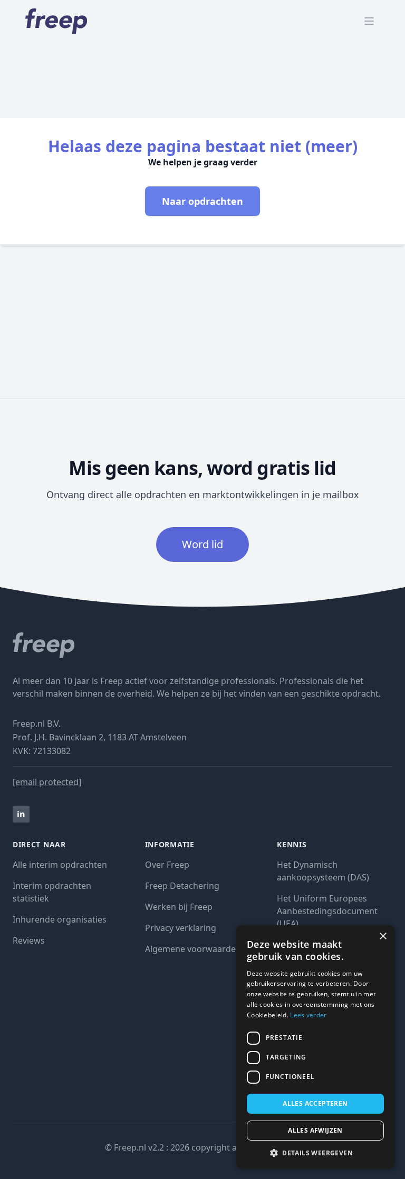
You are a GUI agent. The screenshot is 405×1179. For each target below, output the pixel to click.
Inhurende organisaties (60, 919)
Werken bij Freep (179, 907)
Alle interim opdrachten (60, 864)
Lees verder (308, 1014)
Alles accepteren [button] (315, 1103)
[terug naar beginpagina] (202, 645)
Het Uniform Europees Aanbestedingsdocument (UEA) (327, 911)
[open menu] (369, 21)
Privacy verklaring (180, 928)
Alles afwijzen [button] (315, 1130)
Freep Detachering (182, 885)
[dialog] (315, 1046)
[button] (315, 1152)
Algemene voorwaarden (193, 949)
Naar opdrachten (202, 201)
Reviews (29, 940)
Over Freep (167, 864)
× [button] (383, 936)
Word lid (202, 544)
